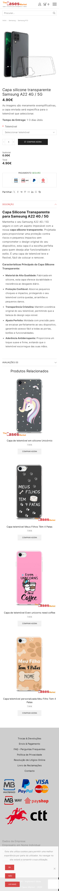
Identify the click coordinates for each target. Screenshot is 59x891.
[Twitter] (14, 192)
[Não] (54, 868)
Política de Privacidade (29, 754)
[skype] (39, 192)
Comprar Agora (34, 142)
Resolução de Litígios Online (29, 760)
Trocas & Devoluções (29, 738)
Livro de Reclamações (29, 765)
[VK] (21, 192)
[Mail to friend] (29, 192)
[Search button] (54, 13)
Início (4, 20)
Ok (9, 867)
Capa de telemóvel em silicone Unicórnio (29, 440)
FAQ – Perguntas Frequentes (29, 749)
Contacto (30, 771)
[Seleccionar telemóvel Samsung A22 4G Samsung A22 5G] (29, 132)
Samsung (12, 20)
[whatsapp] (36, 192)
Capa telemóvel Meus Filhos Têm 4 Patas (29, 526)
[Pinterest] (25, 192)
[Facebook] (18, 192)
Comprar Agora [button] (29, 451)
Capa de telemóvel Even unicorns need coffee (29, 612)
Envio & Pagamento (29, 743)
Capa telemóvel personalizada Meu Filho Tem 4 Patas (29, 700)
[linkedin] (32, 192)
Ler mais (12, 884)
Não (10, 876)
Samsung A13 (23, 20)
